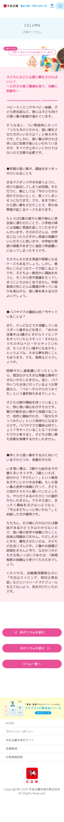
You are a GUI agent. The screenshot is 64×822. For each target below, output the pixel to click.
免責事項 (11, 748)
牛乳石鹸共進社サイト (20, 740)
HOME (10, 723)
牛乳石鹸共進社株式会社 (44, 789)
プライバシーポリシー (20, 731)
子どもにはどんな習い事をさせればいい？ (32, 84)
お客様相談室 (14, 757)
